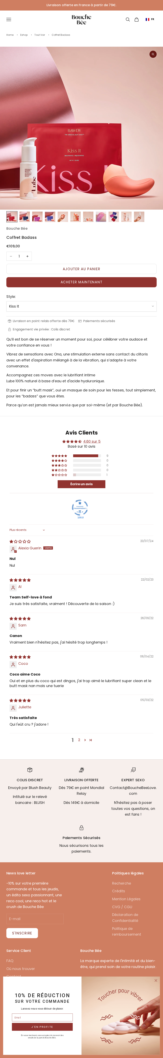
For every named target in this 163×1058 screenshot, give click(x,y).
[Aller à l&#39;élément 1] (11, 216)
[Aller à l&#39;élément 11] (139, 216)
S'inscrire (22, 933)
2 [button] (79, 739)
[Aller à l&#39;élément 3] (37, 216)
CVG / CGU (122, 906)
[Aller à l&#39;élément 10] (126, 216)
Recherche (121, 883)
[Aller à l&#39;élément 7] (88, 216)
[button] (60, 455)
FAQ (9, 960)
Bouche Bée (17, 228)
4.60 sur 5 (92, 441)
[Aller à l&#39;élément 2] (24, 216)
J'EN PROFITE (42, 1026)
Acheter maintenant (82, 282)
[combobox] (150, 19)
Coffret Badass (61, 35)
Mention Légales (126, 898)
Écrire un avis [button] (81, 484)
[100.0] (80, 508)
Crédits (118, 891)
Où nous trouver (20, 968)
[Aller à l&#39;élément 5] (62, 216)
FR (152, 19)
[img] (20, 541)
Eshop (24, 35)
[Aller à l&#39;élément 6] (75, 216)
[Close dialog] (156, 980)
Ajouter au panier (81, 269)
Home (10, 35)
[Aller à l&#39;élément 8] (101, 216)
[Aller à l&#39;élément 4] (50, 216)
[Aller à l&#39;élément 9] (113, 216)
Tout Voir (39, 35)
